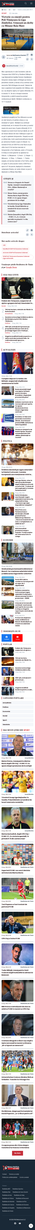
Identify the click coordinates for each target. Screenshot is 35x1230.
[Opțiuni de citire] (31, 1226)
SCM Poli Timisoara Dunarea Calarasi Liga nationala (16, 257)
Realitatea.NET (6, 1189)
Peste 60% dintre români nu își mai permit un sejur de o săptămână (24, 582)
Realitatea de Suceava (22, 1204)
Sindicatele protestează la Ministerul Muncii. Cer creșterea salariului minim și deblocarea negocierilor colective (17, 571)
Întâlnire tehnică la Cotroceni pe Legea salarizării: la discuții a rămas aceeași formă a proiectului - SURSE (24, 594)
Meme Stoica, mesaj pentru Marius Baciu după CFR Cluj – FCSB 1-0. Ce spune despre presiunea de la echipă (18, 196)
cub (4, 245)
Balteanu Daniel (19, 55)
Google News (11, 267)
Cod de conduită (24, 1177)
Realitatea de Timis (27, 867)
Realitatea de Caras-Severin (20, 1192)
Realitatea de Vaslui (7, 1211)
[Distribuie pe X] (31, 59)
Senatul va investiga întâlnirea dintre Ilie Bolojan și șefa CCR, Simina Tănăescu (19, 319)
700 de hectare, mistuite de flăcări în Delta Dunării (23, 660)
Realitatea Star (6, 1192)
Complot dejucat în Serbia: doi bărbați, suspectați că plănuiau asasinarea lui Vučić (15, 381)
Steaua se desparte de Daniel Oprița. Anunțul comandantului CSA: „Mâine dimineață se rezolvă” (19, 186)
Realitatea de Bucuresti (22, 1198)
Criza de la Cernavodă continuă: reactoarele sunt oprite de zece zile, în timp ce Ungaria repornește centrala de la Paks (24, 608)
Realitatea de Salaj (19, 1195)
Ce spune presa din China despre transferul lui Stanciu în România (15, 1146)
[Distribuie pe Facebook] (31, 55)
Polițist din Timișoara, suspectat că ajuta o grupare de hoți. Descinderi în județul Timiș (17, 303)
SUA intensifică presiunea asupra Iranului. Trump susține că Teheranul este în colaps (23, 532)
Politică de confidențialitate (9, 1177)
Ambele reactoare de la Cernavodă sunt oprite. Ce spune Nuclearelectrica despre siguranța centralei (24, 407)
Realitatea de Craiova (8, 1204)
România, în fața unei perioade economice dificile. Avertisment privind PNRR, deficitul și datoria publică (24, 421)
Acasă (5, 9)
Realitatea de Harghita (8, 1208)
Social (4, 306)
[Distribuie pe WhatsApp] (27, 59)
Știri (10, 9)
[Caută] (26, 3)
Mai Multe (17, 1153)
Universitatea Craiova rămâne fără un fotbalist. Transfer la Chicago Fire (17, 1078)
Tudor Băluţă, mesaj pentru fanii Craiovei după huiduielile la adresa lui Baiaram (17, 972)
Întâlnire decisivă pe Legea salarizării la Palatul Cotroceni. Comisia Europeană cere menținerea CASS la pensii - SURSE (17, 473)
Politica (7, 323)
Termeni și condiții (14, 1174)
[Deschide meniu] (31, 3)
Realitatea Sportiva (18, 1189)
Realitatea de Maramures (23, 1208)
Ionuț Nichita (29, 758)
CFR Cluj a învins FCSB (11, 938)
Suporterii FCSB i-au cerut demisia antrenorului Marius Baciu (16, 871)
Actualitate (9, 313)
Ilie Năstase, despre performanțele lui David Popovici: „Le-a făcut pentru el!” (17, 1112)
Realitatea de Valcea (8, 1198)
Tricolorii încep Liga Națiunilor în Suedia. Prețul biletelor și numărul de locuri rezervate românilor (19, 207)
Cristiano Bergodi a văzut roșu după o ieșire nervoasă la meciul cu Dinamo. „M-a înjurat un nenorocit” (17, 1043)
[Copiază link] (27, 55)
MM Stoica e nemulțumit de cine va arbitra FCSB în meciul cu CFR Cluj (16, 1007)
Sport (14, 9)
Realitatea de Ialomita (8, 1201)
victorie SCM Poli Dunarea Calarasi (15, 253)
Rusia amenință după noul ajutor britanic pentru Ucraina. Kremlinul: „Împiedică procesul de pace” (23, 393)
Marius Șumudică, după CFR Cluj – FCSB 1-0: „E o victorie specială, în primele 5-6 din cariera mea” (20, 218)
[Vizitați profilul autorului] (3, 57)
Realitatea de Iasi (7, 1195)
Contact (4, 1174)
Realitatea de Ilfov (22, 1201)
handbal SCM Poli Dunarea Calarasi (15, 249)
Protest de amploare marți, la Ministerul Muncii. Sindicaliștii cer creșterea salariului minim (23, 622)
